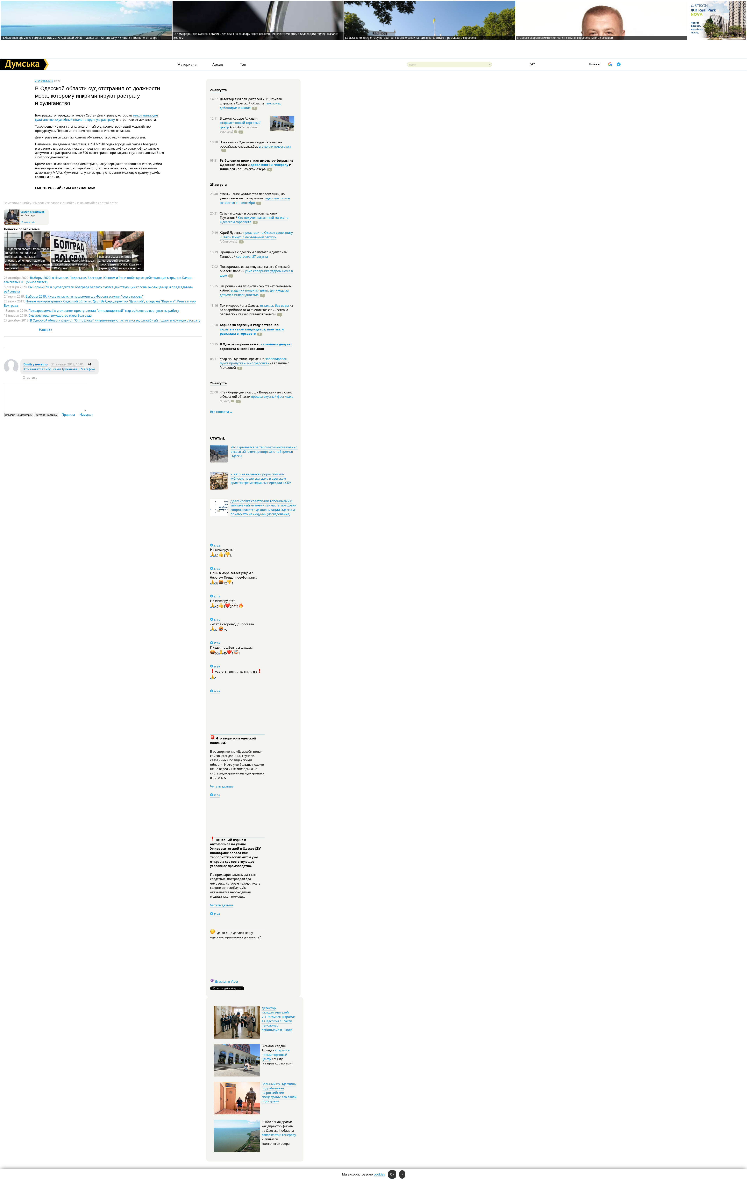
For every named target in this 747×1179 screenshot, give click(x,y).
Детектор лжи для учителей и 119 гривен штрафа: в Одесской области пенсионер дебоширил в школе (278, 1019)
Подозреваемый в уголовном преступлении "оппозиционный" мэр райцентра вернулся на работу (103, 310)
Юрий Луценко (231, 232)
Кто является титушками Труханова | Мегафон (59, 369)
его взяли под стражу (275, 146)
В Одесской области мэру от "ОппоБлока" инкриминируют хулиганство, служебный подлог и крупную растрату (115, 320)
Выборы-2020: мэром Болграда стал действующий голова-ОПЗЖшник (73, 264)
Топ (243, 64)
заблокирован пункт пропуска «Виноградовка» (253, 361)
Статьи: (217, 438)
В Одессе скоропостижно (240, 344)
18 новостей (27, 222)
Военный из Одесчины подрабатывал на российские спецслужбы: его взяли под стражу (279, 1093)
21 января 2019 (44, 80)
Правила (68, 415)
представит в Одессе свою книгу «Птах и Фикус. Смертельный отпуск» (256, 234)
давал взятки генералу (269, 165)
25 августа (218, 184)
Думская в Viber (226, 981)
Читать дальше (221, 786)
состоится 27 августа (252, 256)
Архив (217, 64)
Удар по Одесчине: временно (242, 359)
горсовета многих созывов (242, 349)
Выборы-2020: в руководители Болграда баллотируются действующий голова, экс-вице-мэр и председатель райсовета (98, 289)
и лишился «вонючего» (255, 167)
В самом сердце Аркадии (239, 118)
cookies (379, 1174)
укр (533, 64)
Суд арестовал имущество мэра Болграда (60, 315)
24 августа (218, 383)
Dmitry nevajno (35, 364)
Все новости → (221, 412)
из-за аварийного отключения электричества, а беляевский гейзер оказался (257, 309)
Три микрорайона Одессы (240, 305)
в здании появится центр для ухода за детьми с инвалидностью (254, 292)
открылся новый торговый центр (276, 1054)
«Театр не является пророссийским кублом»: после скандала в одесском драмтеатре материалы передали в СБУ (261, 478)
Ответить (30, 377)
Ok (392, 1174)
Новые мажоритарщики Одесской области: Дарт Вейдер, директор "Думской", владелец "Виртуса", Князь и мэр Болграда (100, 303)
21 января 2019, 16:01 (67, 364)
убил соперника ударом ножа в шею (256, 273)
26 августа (218, 90)
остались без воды (274, 305)
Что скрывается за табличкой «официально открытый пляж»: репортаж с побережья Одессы (264, 451)
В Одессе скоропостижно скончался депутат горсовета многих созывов (565, 37)
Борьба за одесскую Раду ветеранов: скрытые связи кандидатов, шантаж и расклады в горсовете (411, 37)
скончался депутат (276, 344)
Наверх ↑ (45, 330)
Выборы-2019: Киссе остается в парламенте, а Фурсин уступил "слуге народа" (84, 296)
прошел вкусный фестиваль (272, 396)
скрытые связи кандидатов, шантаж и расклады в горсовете (252, 331)
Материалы (187, 64)
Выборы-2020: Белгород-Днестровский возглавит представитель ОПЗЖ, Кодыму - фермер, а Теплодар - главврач (120, 262)
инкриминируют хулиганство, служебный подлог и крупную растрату (96, 117)
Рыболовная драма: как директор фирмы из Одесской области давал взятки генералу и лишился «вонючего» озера (79, 37)
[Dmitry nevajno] (11, 373)
